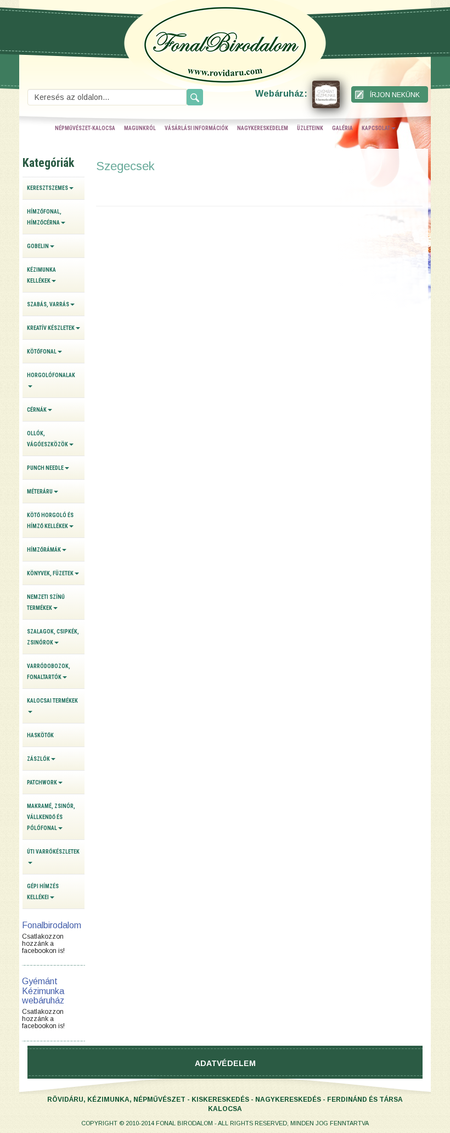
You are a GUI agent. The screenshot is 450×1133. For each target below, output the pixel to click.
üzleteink (310, 128)
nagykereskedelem (262, 128)
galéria (342, 128)
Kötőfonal (42, 352)
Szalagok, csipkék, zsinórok (53, 637)
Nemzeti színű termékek (46, 602)
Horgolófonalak (51, 375)
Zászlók (38, 759)
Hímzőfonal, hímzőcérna (44, 217)
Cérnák (37, 410)
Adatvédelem (225, 1063)
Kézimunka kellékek (41, 275)
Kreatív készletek (51, 328)
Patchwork (42, 782)
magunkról (140, 128)
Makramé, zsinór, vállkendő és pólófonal (51, 817)
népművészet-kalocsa (85, 128)
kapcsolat (376, 128)
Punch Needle (45, 468)
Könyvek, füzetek (50, 573)
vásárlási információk (196, 128)
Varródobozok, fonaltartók (48, 671)
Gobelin (38, 246)
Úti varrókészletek (53, 852)
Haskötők (40, 735)
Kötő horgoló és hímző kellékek (50, 520)
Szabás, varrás (48, 304)
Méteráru (40, 492)
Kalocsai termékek (52, 701)
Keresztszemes (47, 188)
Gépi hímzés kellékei (43, 891)
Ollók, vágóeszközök (47, 438)
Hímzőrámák (44, 550)
